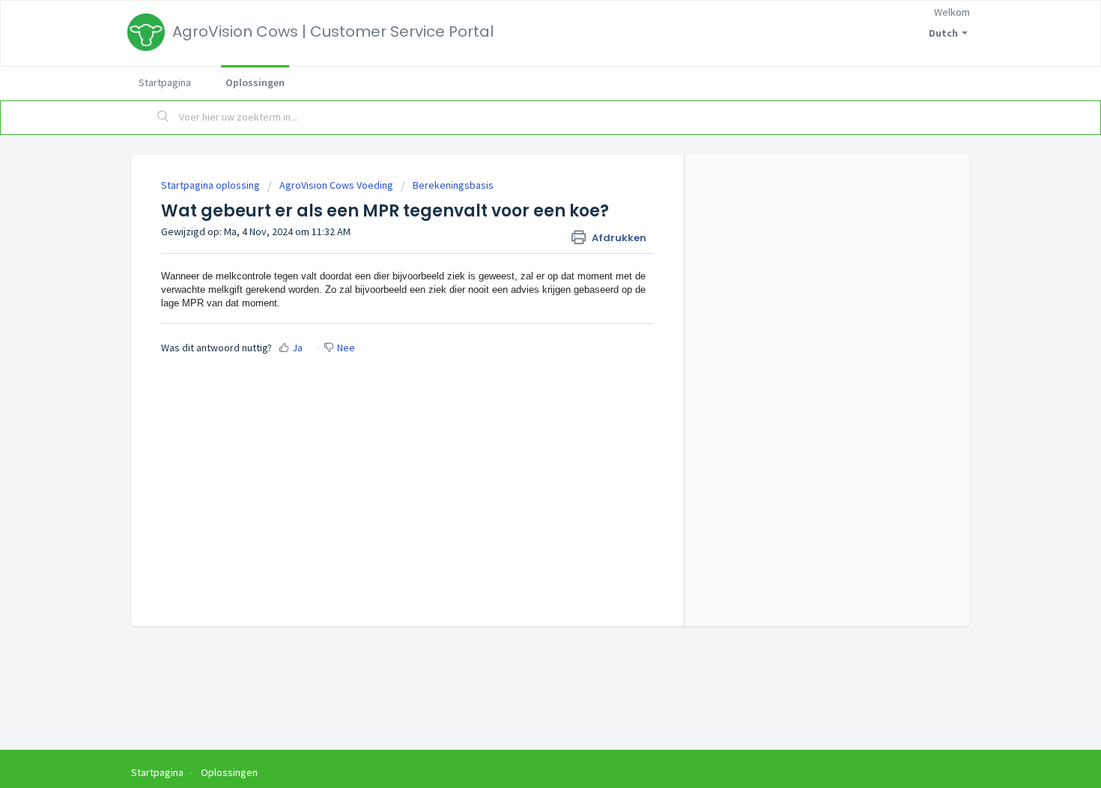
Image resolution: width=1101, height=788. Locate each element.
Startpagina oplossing (211, 185)
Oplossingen (255, 82)
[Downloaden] (523, 196)
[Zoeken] (163, 118)
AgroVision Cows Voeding (336, 185)
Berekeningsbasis (453, 185)
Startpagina (165, 82)
